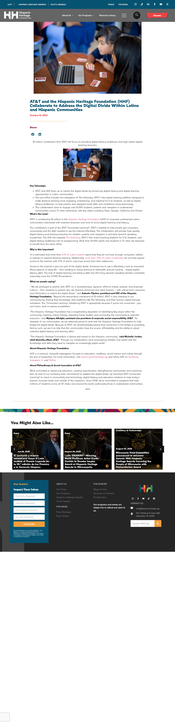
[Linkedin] (154, 499)
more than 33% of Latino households (104, 257)
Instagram (35, 360)
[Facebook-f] (138, 499)
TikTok (52, 360)
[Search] (157, 523)
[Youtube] (143, 499)
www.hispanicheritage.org (94, 356)
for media (62, 506)
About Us (66, 15)
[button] (136, 15)
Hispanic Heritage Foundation (83, 219)
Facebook (133, 356)
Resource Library (107, 15)
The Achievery (73, 237)
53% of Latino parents (73, 254)
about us (61, 484)
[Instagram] (133, 499)
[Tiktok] (149, 499)
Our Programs (85, 15)
